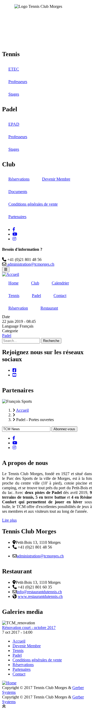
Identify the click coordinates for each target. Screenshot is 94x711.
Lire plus (9, 520)
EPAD (13, 124)
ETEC (13, 69)
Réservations (19, 179)
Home (13, 283)
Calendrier (60, 283)
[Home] (9, 683)
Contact (60, 295)
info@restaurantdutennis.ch (39, 592)
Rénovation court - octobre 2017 (29, 627)
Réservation (18, 308)
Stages (13, 94)
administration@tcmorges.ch (30, 264)
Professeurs (17, 81)
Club (35, 283)
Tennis (13, 295)
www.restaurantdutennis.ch (40, 596)
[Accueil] (10, 274)
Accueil (19, 641)
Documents (17, 191)
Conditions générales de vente (33, 204)
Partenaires (17, 216)
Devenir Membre (56, 179)
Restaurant (49, 308)
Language (10, 326)
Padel (36, 295)
